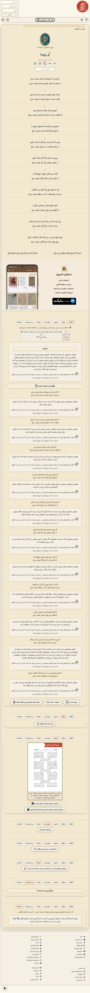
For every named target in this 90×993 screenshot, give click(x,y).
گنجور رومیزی (35, 940)
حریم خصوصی (34, 979)
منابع (37, 974)
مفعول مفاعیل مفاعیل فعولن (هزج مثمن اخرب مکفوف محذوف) (43, 332)
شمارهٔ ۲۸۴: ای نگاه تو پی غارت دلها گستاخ (22, 253)
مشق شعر (47, 322)
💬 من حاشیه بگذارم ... (26, 912)
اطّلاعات (71, 322)
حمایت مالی (79, 977)
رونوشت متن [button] (73, 702)
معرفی (81, 968)
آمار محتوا (80, 980)
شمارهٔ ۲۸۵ (45, 54)
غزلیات (40, 47)
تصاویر (56, 322)
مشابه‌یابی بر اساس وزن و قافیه (46, 849)
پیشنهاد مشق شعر (45, 829)
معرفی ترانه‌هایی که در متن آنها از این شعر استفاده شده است (46, 868)
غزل (41, 334)
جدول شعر (79, 943)
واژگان (63, 322)
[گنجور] (82, 6)
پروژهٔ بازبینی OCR (41, 337)
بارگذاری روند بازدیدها (45, 890)
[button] (86, 19)
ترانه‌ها (39, 322)
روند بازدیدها (29, 322)
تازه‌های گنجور (78, 957)
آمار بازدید (36, 971)
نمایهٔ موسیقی (78, 948)
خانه (81, 937)
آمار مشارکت (35, 968)
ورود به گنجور (80, 29)
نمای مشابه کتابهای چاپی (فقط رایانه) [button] (28, 702)
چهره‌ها (80, 974)
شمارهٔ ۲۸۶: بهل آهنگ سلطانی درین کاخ (67, 253)
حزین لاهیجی (49, 47)
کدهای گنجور (35, 937)
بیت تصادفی (79, 940)
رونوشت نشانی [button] (54, 702)
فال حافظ (80, 945)
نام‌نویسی (51, 918)
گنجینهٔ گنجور (35, 948)
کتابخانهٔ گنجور (34, 945)
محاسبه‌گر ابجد (34, 951)
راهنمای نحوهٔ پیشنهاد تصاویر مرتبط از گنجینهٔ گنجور (46, 809)
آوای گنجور (36, 954)
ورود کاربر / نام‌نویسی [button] (46, 20)
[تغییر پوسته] (5, 988)
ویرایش (38, 378)
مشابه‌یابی (79, 954)
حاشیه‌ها (19, 322)
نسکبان (36, 963)
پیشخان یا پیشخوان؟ (32, 960)
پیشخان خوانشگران (33, 957)
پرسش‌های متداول (77, 971)
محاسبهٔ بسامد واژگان (46, 723)
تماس (37, 976)
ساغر (37, 943)
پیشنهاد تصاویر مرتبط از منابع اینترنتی (47, 803)
